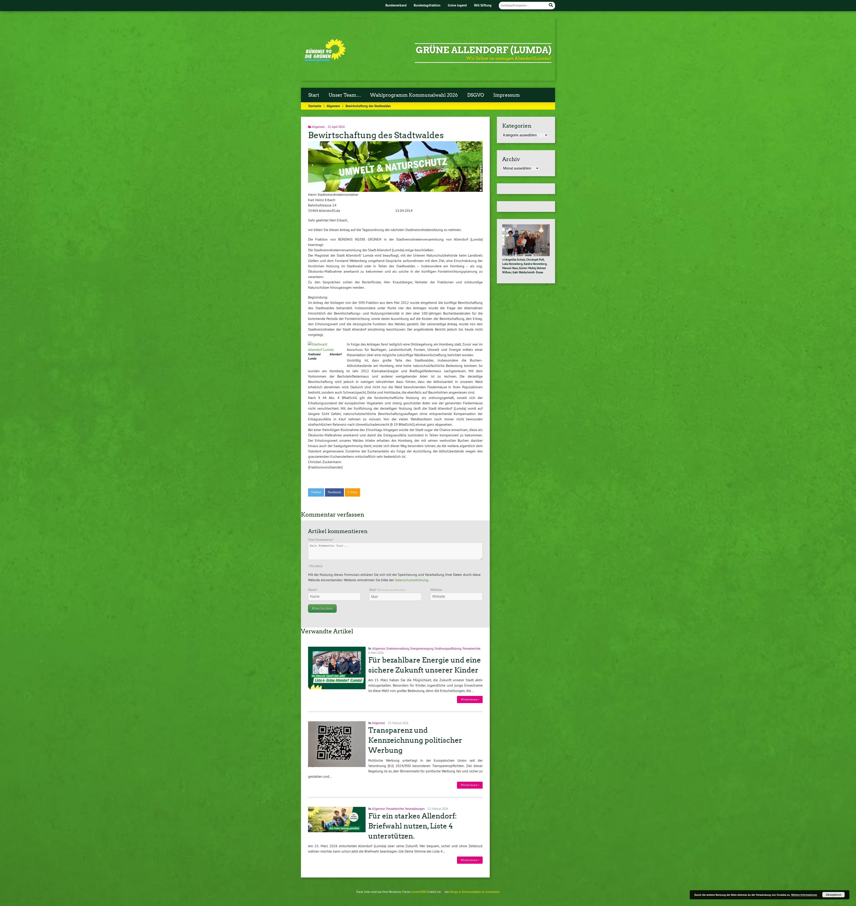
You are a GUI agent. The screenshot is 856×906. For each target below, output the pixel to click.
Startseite (314, 106)
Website (436, 589)
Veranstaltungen (415, 808)
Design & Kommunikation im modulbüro (474, 892)
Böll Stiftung (483, 5)
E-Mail (352, 492)
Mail (387, 589)
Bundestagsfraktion (427, 5)
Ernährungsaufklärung (448, 648)
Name (312, 589)
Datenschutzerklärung (411, 580)
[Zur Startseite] (325, 59)
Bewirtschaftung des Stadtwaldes (376, 135)
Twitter (316, 492)
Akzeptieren (833, 895)
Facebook (334, 492)
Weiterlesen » (470, 699)
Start (313, 95)
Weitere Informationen (804, 894)
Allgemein (333, 106)
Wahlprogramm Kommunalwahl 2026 (414, 95)
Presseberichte (471, 648)
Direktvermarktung (397, 648)
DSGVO (475, 95)
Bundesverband (396, 5)
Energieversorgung (421, 648)
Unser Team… (345, 95)
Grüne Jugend (457, 5)
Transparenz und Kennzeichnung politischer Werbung (415, 740)
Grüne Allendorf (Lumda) (483, 50)
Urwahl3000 (418, 892)
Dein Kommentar (321, 539)
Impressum (506, 95)
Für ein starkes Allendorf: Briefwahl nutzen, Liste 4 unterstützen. (412, 826)
